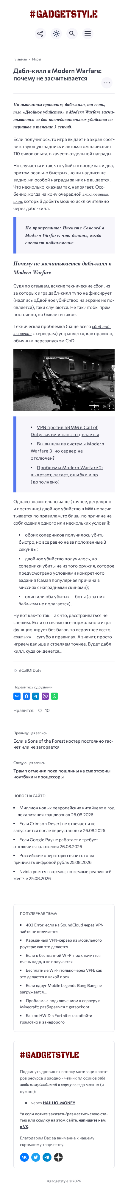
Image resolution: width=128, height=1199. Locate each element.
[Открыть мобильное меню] (87, 33)
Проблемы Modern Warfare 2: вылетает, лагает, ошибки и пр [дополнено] (67, 474)
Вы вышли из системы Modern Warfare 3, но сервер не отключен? (67, 451)
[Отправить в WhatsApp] (54, 696)
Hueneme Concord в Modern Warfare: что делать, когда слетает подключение (64, 235)
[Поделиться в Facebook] (26, 696)
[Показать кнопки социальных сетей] (40, 33)
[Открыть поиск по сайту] (72, 33)
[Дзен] (58, 1157)
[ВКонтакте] (24, 1157)
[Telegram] (47, 1157)
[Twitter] (35, 1157)
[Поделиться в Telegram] (35, 696)
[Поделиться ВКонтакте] (17, 696)
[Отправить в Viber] (45, 696)
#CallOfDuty (30, 670)
